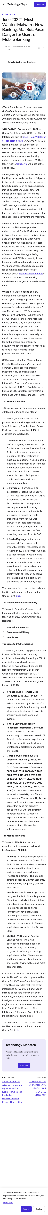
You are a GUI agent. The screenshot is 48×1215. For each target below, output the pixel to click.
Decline (39, 1209)
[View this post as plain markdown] (39, 48)
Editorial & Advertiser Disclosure (22, 62)
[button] (4, 4)
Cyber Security (10, 14)
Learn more (8, 1202)
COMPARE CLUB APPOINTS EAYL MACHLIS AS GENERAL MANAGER (37, 1088)
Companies (40, 4)
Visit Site (24, 1065)
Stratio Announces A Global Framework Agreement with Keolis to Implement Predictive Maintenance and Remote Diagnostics (12, 1091)
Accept (26, 1209)
